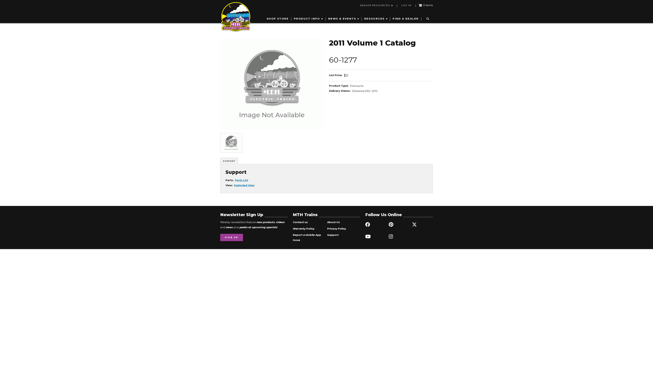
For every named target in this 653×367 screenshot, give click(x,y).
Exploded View (244, 185)
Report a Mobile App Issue (307, 237)
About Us (333, 222)
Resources (374, 18)
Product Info (307, 18)
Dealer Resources (375, 5)
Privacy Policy (336, 228)
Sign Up (231, 237)
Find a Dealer (405, 18)
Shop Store (278, 18)
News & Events (342, 18)
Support (229, 161)
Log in (406, 5)
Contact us (300, 222)
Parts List (241, 180)
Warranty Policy (303, 228)
